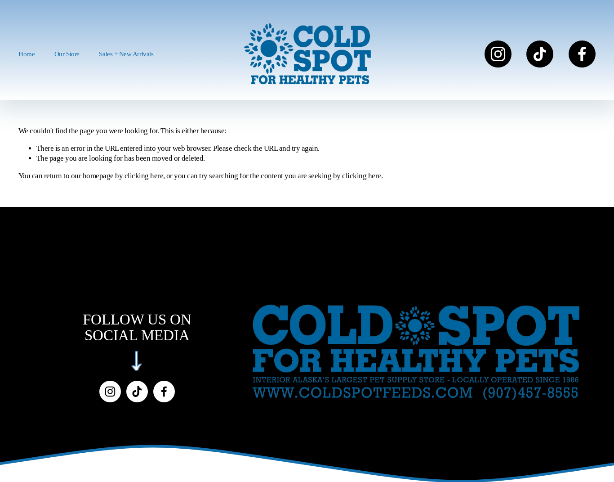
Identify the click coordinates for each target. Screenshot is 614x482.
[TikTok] (539, 54)
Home (26, 54)
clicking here (144, 175)
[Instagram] (498, 54)
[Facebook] (582, 54)
